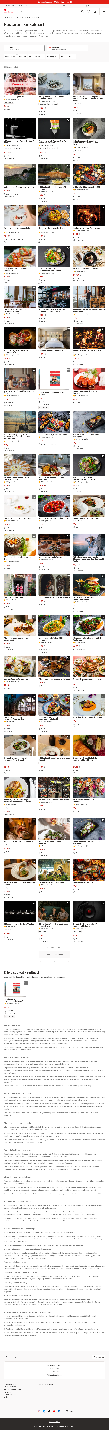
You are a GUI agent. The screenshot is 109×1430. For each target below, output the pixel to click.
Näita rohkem (44, 36)
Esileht (6, 17)
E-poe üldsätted (10, 1384)
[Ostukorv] (95, 11)
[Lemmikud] (88, 11)
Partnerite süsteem (45, 1384)
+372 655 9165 (56, 1365)
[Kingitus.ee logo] (10, 11)
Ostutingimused (10, 1387)
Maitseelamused (16, 17)
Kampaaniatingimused (12, 1389)
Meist (6, 1397)
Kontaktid (7, 1392)
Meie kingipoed (10, 1394)
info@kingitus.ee (55, 1375)
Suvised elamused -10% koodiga (51, 2)
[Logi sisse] (82, 11)
